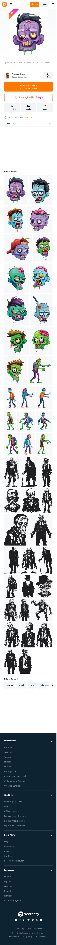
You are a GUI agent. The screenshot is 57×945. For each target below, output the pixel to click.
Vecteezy (8, 938)
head (21, 871)
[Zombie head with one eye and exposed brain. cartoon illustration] (17, 251)
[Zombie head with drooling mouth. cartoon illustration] (39, 436)
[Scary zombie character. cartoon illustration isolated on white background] (31, 516)
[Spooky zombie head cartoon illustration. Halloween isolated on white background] (16, 190)
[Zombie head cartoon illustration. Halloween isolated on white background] (16, 372)
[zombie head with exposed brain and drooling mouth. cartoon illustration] (15, 340)
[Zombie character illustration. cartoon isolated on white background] (12, 539)
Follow (48, 77)
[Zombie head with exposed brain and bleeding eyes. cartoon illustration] (15, 436)
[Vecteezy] (4, 4)
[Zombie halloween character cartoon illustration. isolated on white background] (37, 463)
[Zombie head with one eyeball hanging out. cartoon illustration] (39, 403)
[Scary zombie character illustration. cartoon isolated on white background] (13, 516)
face (32, 871)
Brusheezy (9, 933)
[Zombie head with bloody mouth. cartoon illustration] (40, 219)
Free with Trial (28, 87)
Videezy (7, 943)
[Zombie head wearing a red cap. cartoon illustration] (18, 280)
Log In (44, 4)
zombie (9, 871)
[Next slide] (46, 871)
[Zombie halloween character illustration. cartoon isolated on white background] (16, 466)
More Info (10, 124)
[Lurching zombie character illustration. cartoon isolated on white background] (29, 493)
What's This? (29, 117)
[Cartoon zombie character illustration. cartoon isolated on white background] (28, 539)
